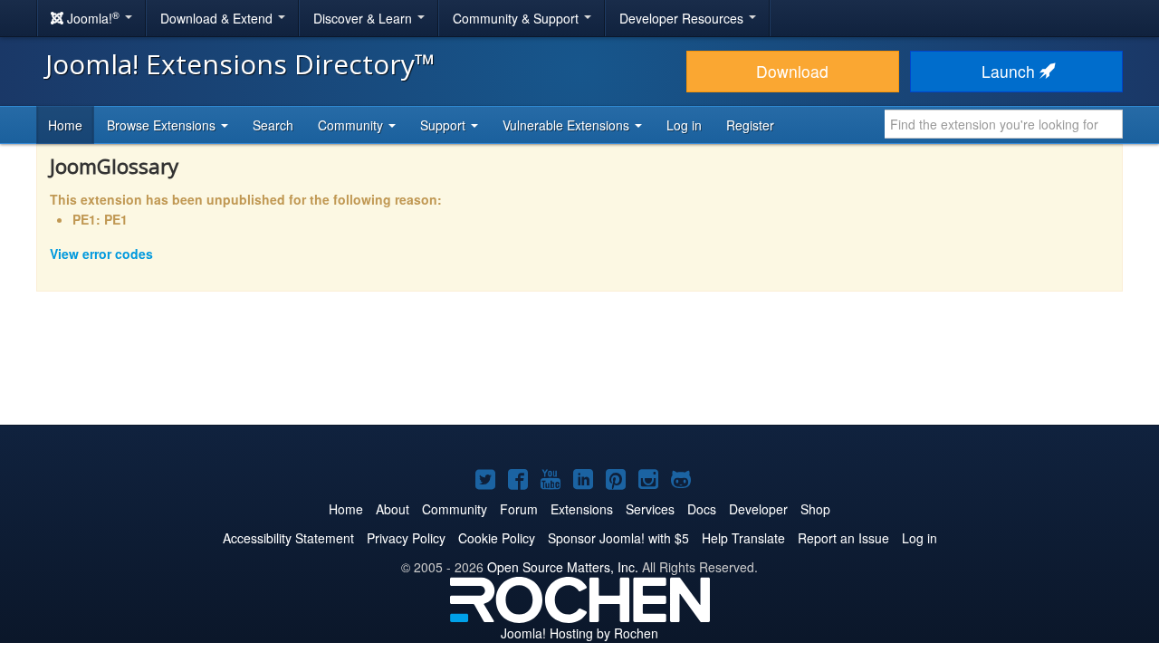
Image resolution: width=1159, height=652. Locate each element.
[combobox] (1004, 124)
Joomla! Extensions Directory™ (240, 63)
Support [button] (444, 125)
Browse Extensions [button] (163, 125)
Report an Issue (843, 538)
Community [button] (352, 125)
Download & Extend (218, 18)
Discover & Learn (364, 18)
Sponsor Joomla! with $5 (618, 538)
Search (273, 125)
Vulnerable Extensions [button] (568, 125)
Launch (1010, 71)
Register (750, 125)
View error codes (101, 253)
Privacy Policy (406, 538)
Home (65, 125)
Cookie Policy (496, 538)
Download (792, 71)
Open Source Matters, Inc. (562, 567)
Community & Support (517, 18)
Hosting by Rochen (579, 633)
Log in (684, 125)
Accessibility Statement (288, 538)
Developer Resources (683, 18)
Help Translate (743, 538)
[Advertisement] (579, 370)
